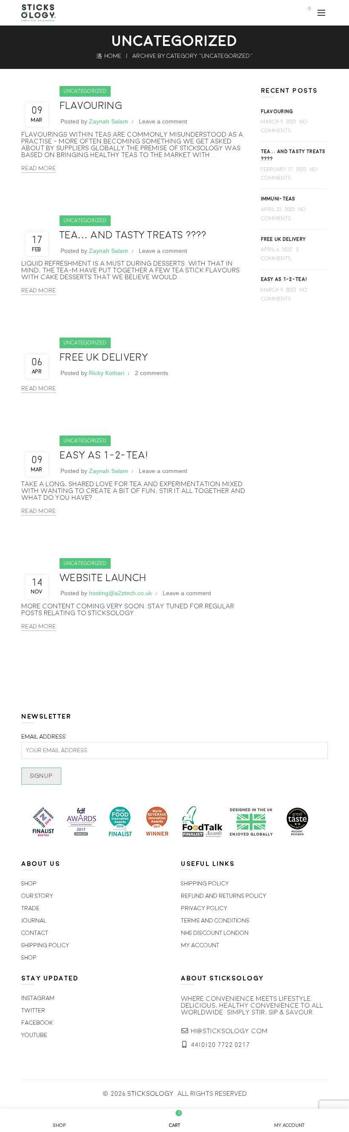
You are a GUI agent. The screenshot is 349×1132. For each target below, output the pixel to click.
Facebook (37, 1023)
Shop (29, 884)
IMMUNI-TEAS (278, 199)
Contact (34, 933)
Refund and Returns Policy (223, 896)
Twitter (33, 1011)
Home (112, 56)
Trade (30, 909)
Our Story (37, 896)
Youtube (34, 1035)
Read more (38, 169)
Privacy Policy (204, 909)
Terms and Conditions (215, 921)
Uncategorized (85, 91)
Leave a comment (163, 121)
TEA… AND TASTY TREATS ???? (133, 235)
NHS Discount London (215, 933)
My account (200, 946)
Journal (33, 921)
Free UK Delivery (104, 357)
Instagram (37, 998)
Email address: (44, 737)
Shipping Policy (45, 946)
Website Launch (103, 578)
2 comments (151, 373)
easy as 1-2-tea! (104, 455)
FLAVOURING (91, 106)
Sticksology (151, 1094)
